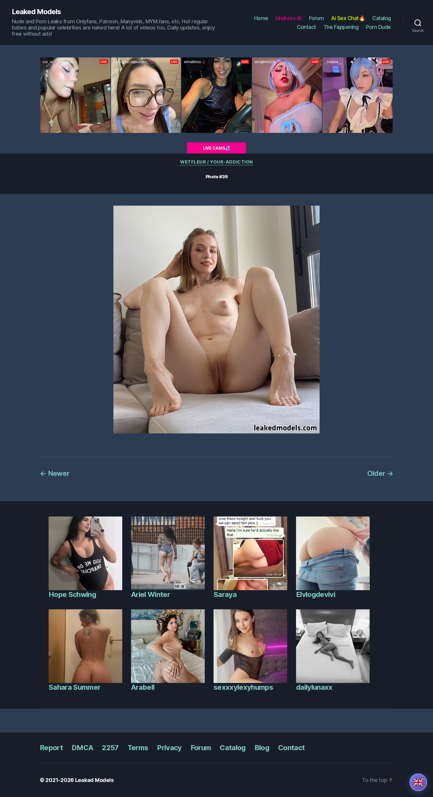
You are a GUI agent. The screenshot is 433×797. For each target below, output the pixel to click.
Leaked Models (36, 11)
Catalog (381, 18)
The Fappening (341, 27)
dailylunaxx (314, 687)
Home (261, 18)
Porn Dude (378, 27)
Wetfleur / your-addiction (216, 162)
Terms (138, 747)
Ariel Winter (150, 594)
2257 (110, 747)
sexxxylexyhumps (243, 687)
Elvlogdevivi (315, 594)
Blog (261, 747)
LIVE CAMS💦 (216, 148)
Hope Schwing (72, 594)
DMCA (82, 747)
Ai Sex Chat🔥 (348, 18)
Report (51, 747)
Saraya (225, 594)
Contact (306, 27)
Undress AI (289, 18)
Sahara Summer (74, 687)
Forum (316, 18)
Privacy (169, 747)
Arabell (142, 687)
